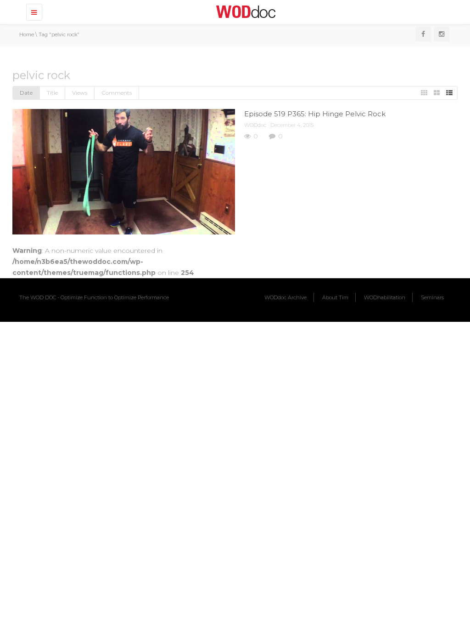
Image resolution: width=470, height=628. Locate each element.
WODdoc (255, 125)
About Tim (335, 297)
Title (52, 92)
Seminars (432, 297)
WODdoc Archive (285, 297)
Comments (116, 92)
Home (26, 34)
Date (26, 92)
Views (79, 92)
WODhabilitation (384, 297)
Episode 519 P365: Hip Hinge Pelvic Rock (315, 113)
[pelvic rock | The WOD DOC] (244, 11)
